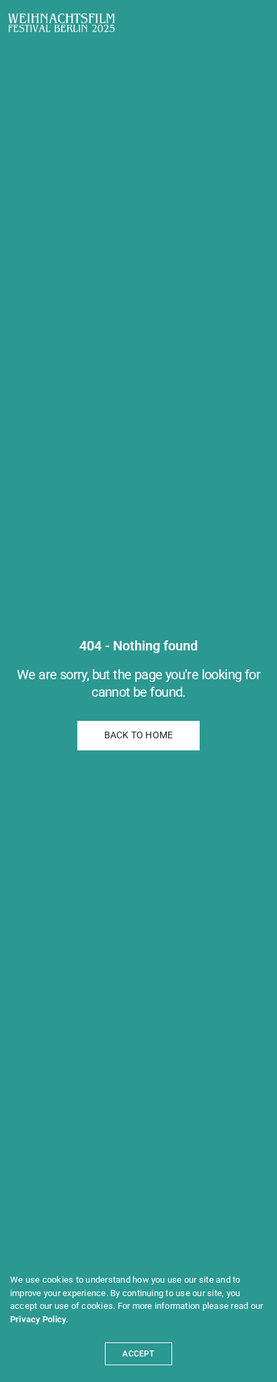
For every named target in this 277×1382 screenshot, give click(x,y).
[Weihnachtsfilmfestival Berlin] (61, 22)
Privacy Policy (38, 1319)
